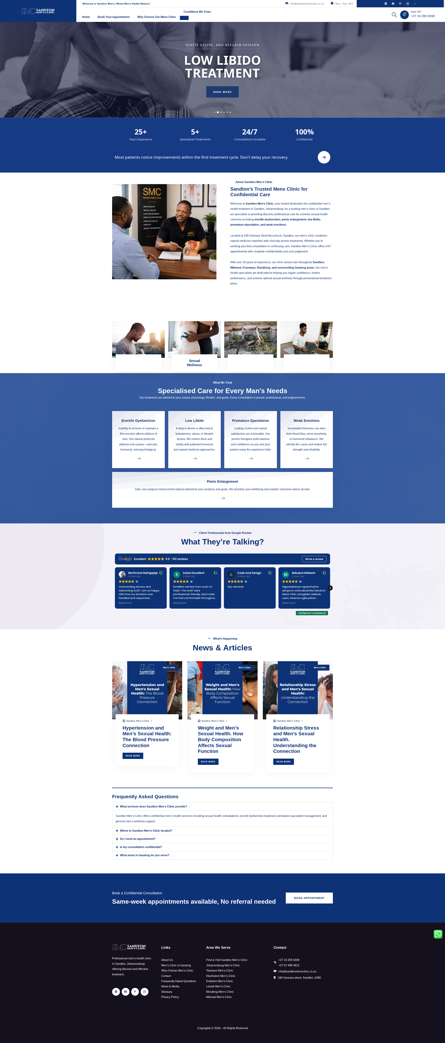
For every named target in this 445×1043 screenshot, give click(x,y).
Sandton (318, 262)
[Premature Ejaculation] (250, 458)
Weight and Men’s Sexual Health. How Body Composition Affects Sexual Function (220, 739)
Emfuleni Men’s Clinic (219, 981)
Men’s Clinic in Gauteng (176, 965)
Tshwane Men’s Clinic (219, 970)
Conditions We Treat (197, 11)
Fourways (249, 267)
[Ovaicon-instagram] (407, 3)
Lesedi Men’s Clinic (218, 986)
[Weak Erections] (307, 458)
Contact (166, 975)
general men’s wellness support (135, 821)
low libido (314, 219)
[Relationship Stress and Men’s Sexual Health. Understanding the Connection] (298, 690)
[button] (330, 588)
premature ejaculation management (299, 815)
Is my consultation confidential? (141, 847)
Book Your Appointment (114, 16)
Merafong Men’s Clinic (220, 991)
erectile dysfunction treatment (258, 815)
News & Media (170, 986)
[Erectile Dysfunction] (138, 458)
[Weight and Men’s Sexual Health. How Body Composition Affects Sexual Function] (222, 690)
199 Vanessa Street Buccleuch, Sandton (269, 235)
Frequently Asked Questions (178, 981)
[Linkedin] (385, 3)
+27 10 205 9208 (423, 16)
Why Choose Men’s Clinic (177, 970)
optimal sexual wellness (278, 278)
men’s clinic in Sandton (315, 208)
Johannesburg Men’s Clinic (223, 965)
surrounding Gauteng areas (295, 267)
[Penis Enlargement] (222, 498)
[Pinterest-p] (400, 3)
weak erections (276, 224)
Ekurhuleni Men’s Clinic (221, 975)
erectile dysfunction (267, 219)
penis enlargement (294, 219)
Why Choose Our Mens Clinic (156, 16)
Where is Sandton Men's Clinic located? (146, 830)
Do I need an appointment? (138, 838)
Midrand (235, 267)
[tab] (215, 112)
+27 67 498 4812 (288, 965)
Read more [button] (125, 603)
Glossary (166, 991)
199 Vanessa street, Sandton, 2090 (299, 977)
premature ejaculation (244, 224)
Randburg (263, 267)
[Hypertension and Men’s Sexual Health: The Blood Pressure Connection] (147, 690)
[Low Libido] (194, 458)
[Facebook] (393, 3)
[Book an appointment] (324, 157)
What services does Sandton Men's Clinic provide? (153, 806)
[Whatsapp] (415, 3)
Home (86, 16)
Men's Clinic (169, 667)
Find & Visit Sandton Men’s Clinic (227, 959)
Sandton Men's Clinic (137, 720)
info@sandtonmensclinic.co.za (307, 3)
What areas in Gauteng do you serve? (144, 855)
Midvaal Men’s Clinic (219, 997)
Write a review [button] (314, 559)
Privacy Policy (170, 997)
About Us (167, 959)
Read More (222, 98)
